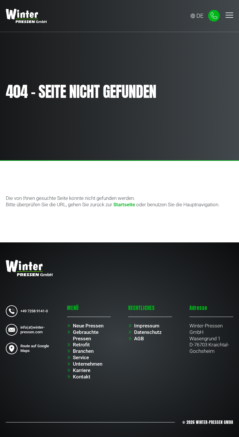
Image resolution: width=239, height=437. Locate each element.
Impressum (146, 326)
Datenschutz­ (148, 332)
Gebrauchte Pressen (86, 335)
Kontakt (81, 377)
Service (81, 357)
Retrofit (81, 345)
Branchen (83, 351)
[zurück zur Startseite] (26, 16)
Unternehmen (87, 364)
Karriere (81, 370)
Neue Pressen (88, 326)
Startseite (124, 204)
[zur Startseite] (29, 268)
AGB (139, 338)
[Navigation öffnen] (229, 15)
